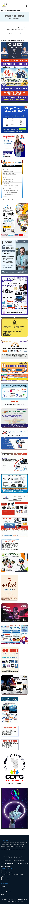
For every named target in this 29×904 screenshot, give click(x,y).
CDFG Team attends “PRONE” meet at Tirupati (12, 860)
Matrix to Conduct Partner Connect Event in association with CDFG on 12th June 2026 (12, 857)
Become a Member (6, 891)
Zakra (13, 901)
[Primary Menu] (26, 6)
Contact (3, 889)
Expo (2, 894)
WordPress (20, 901)
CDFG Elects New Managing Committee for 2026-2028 (14, 863)
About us (3, 886)
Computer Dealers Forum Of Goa (11, 10)
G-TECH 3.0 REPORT (6, 866)
